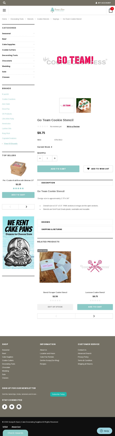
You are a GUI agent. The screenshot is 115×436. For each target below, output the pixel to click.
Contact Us (82, 350)
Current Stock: (44, 147)
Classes (5, 77)
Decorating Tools (17, 19)
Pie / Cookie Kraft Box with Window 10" (18, 180)
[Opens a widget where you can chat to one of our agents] (104, 431)
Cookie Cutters (9, 50)
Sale (4, 71)
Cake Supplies (8, 44)
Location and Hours (47, 353)
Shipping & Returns (52, 229)
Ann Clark (6, 104)
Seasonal (6, 33)
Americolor (6, 124)
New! (4, 39)
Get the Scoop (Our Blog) (49, 360)
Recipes (43, 364)
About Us (43, 350)
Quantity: (41, 153)
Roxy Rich (6, 133)
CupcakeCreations (9, 138)
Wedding (6, 66)
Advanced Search (84, 353)
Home (4, 19)
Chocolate (7, 61)
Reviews (46, 222)
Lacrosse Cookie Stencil (95, 292)
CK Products (7, 114)
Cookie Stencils (43, 19)
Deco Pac (6, 109)
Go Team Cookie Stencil (72, 19)
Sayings (56, 19)
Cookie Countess (8, 99)
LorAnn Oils (6, 129)
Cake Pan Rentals (47, 357)
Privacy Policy (83, 357)
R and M (5, 94)
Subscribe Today (58, 394)
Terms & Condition (85, 360)
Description (48, 183)
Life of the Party (8, 119)
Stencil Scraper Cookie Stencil (55, 292)
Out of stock (55, 307)
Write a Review (73, 127)
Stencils (30, 19)
